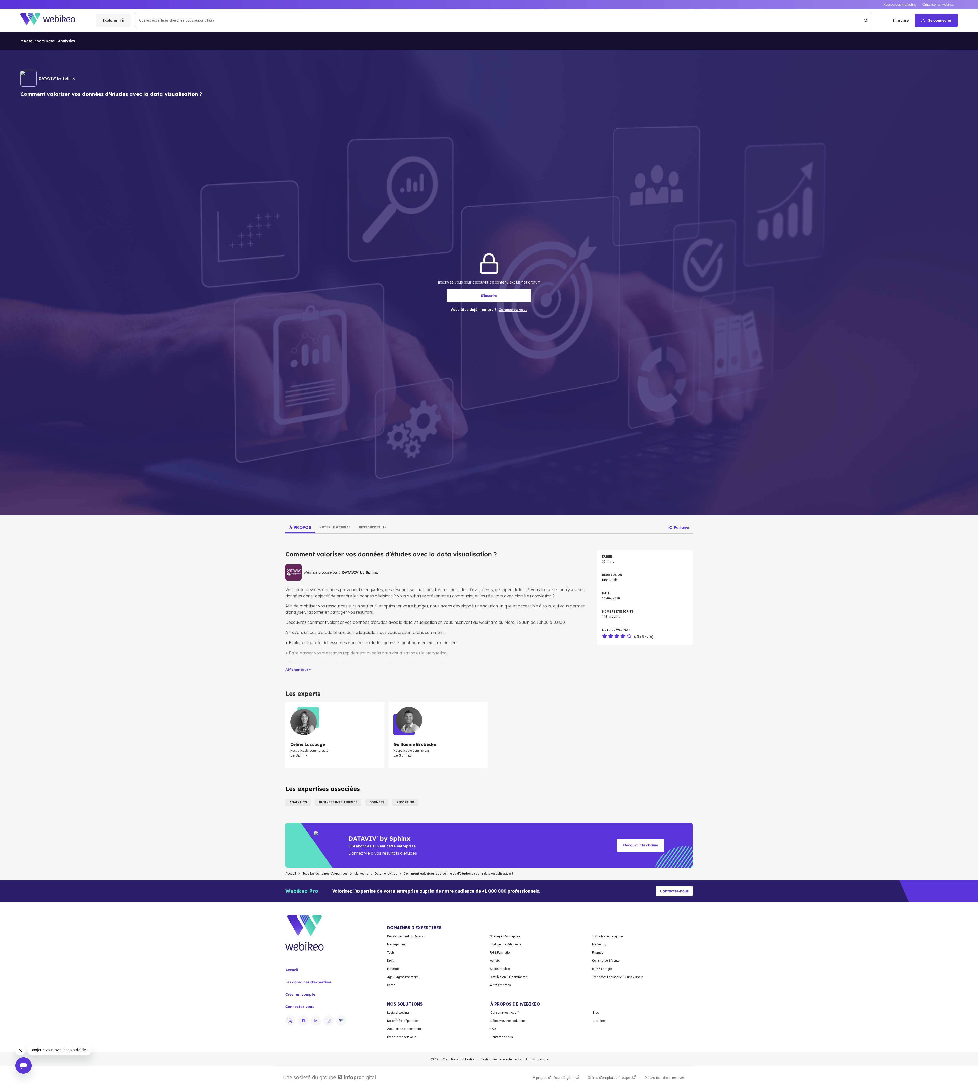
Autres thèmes (500, 985)
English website (537, 1059)
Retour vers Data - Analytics (49, 41)
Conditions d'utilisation (459, 1059)
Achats (495, 961)
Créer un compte (300, 994)
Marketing (361, 873)
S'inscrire (900, 20)
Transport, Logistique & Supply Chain (617, 977)
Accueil (290, 873)
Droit (390, 961)
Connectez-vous (299, 1006)
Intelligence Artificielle (505, 944)
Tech (390, 952)
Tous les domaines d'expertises (325, 873)
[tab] (300, 527)
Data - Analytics (386, 873)
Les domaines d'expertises (308, 982)
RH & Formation (500, 952)
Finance (597, 952)
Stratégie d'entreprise (505, 936)
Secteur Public (500, 969)
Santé (391, 985)
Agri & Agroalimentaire (403, 977)
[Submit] (866, 20)
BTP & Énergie (602, 969)
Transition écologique (607, 936)
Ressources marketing (899, 4)
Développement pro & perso (406, 936)
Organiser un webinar (938, 4)
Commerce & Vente (606, 961)
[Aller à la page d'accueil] (52, 20)
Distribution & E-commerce (508, 977)
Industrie (393, 969)
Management (396, 944)
